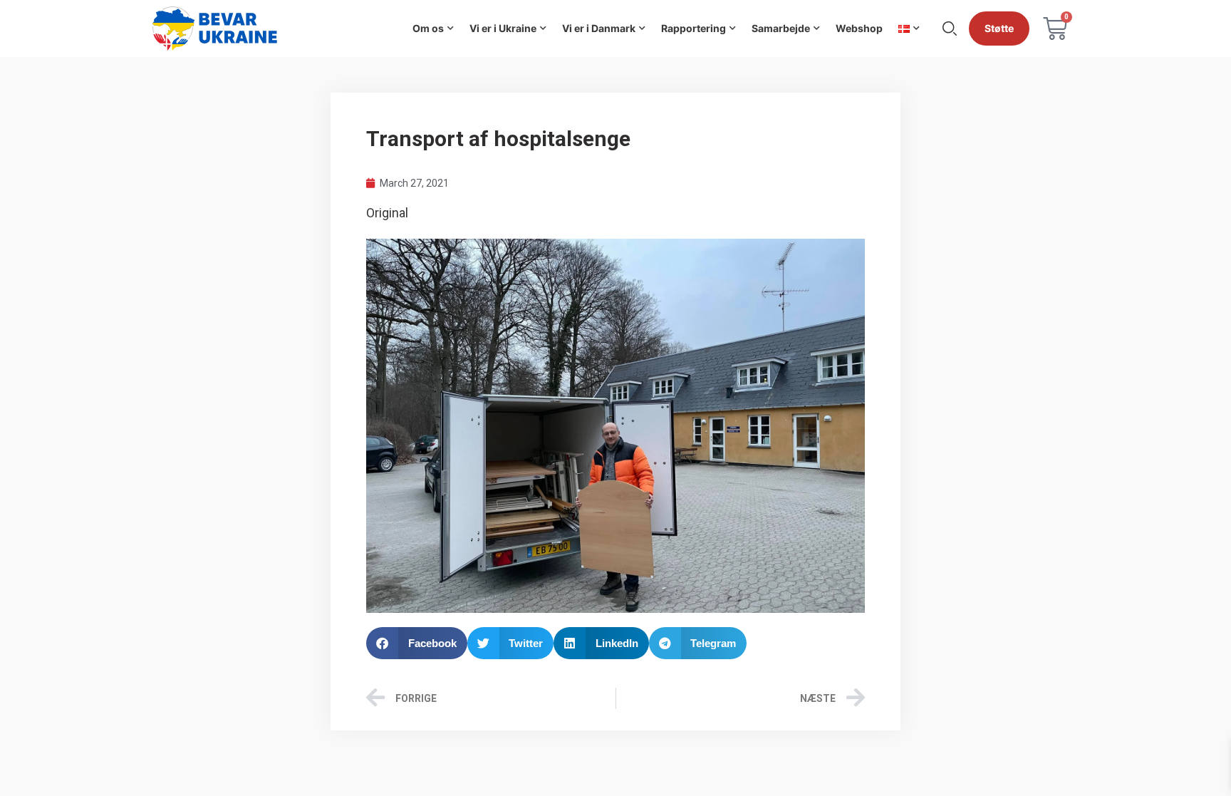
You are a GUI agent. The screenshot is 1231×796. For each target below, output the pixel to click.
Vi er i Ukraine (502, 28)
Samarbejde (781, 28)
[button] (416, 643)
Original (387, 212)
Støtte (999, 28)
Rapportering (693, 28)
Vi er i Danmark (598, 28)
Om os (428, 28)
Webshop (859, 28)
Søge (949, 28)
